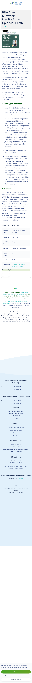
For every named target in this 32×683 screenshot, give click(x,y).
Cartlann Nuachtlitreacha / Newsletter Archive (16, 452)
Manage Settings (16, 679)
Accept (16, 671)
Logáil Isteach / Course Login (16, 450)
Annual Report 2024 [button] (8, 456)
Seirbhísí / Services (16, 448)
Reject (7, 675)
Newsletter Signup (24, 456)
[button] (2, 3)
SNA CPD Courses (17, 266)
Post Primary (22, 264)
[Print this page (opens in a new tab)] (5, 26)
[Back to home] (16, 3)
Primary (14, 264)
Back (6, 275)
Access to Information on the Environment (16, 458)
